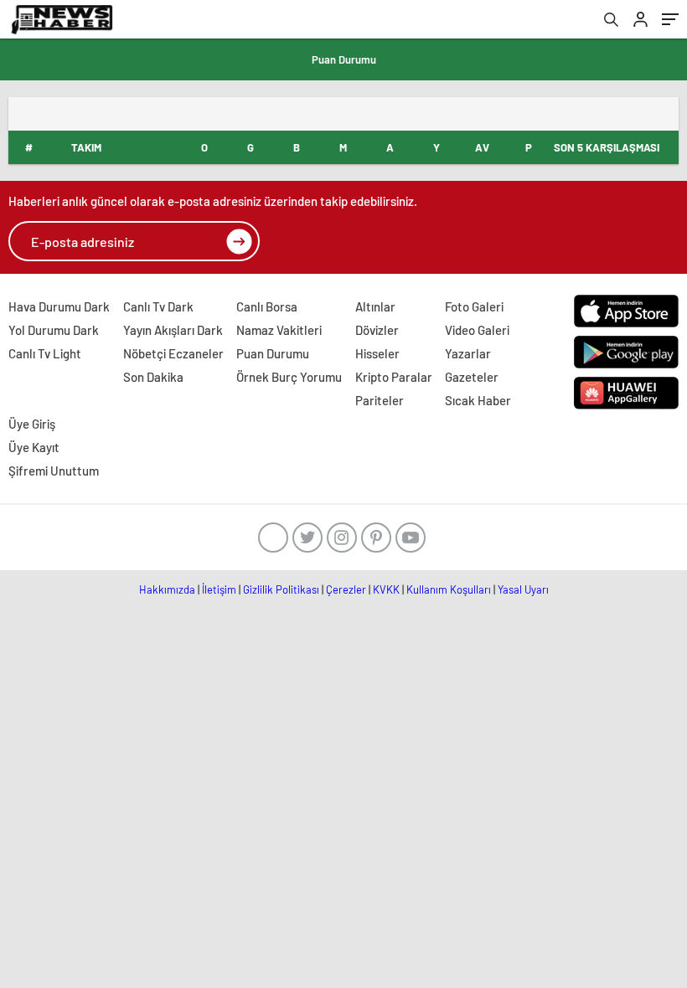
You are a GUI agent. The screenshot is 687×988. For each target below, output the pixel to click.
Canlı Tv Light (44, 353)
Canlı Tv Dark (158, 306)
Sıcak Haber (478, 400)
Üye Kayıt (33, 447)
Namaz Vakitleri (279, 329)
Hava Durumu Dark (59, 306)
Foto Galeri (474, 306)
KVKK (386, 589)
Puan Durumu (344, 59)
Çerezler (346, 589)
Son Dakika (153, 376)
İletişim (219, 589)
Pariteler (379, 400)
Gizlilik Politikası (281, 589)
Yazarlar (468, 353)
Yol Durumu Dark (53, 329)
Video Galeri (477, 329)
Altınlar (375, 306)
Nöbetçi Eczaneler (173, 353)
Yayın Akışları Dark (173, 329)
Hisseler (377, 353)
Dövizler (377, 329)
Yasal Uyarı (523, 589)
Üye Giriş (31, 423)
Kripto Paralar (393, 376)
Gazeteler (471, 376)
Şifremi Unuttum (53, 470)
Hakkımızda (167, 589)
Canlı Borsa (266, 306)
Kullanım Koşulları (448, 589)
